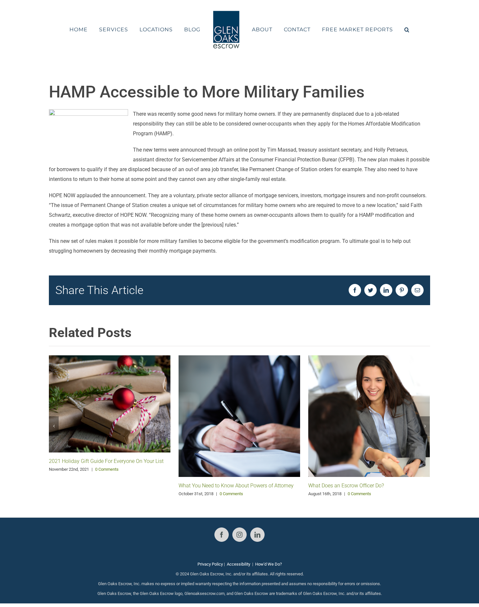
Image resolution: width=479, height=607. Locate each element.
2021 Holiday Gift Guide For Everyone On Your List (106, 461)
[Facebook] (221, 534)
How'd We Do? (268, 564)
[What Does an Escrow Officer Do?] (369, 415)
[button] (389, 29)
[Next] (425, 426)
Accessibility (238, 564)
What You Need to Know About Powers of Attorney (236, 485)
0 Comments (107, 469)
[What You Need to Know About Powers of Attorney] (239, 416)
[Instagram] (239, 534)
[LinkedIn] (257, 534)
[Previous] (54, 426)
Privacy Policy (210, 564)
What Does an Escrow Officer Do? (346, 485)
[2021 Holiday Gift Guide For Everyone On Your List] (109, 403)
